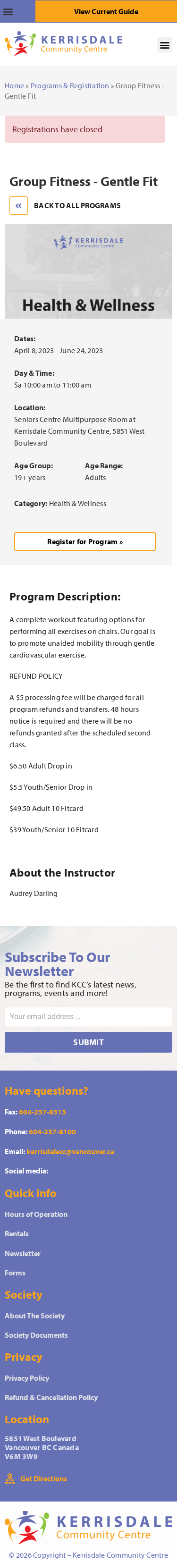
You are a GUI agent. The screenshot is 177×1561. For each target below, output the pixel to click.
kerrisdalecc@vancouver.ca (70, 1151)
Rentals (17, 1233)
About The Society (35, 1315)
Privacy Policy (27, 1378)
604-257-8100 (52, 1131)
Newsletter (23, 1253)
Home (14, 85)
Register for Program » (85, 541)
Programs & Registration (70, 85)
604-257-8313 (42, 1111)
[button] (17, 11)
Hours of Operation (36, 1214)
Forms (15, 1272)
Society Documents (36, 1335)
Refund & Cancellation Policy (51, 1397)
